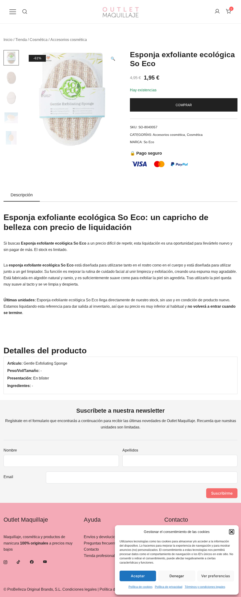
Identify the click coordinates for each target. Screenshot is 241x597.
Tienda (21, 40)
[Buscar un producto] (25, 11)
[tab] (22, 195)
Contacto (91, 549)
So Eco (149, 142)
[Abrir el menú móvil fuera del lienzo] (12, 11)
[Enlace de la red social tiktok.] (18, 562)
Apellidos (130, 450)
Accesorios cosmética (68, 40)
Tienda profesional (99, 556)
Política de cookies (141, 587)
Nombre (10, 450)
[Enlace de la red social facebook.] (32, 562)
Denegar (176, 576)
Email (8, 477)
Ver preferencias (215, 576)
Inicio (8, 40)
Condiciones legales (79, 589)
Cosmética (39, 40)
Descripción (22, 195)
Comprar (184, 105)
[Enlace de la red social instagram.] (5, 562)
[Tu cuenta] (217, 11)
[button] (231, 531)
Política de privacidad (168, 587)
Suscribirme (222, 493)
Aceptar (138, 576)
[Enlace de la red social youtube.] (45, 562)
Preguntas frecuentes (101, 543)
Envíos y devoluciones (102, 537)
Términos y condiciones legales (205, 587)
